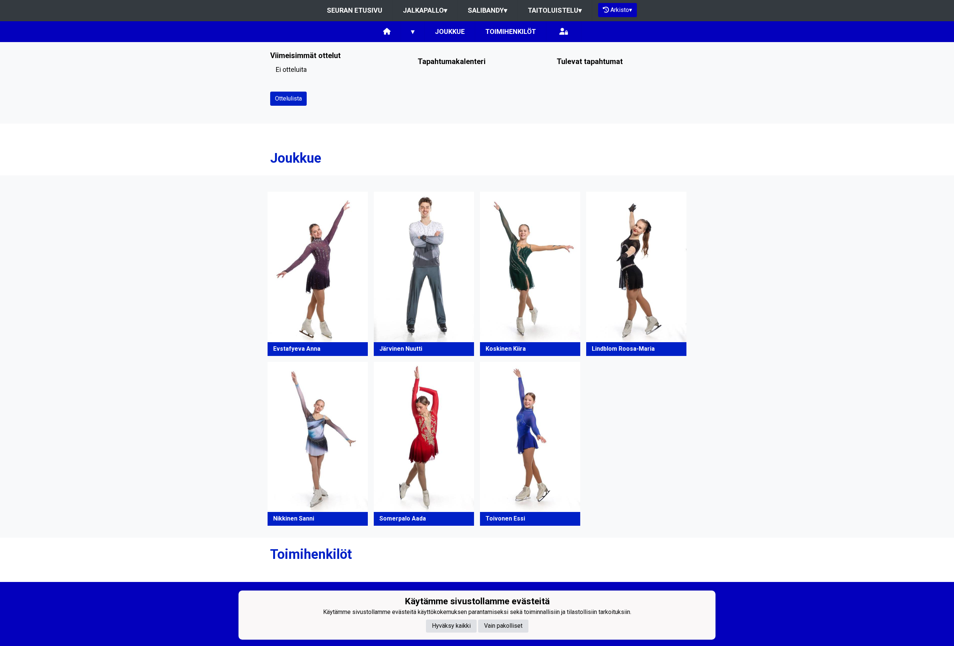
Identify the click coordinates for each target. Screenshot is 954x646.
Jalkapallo (425, 10)
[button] (318, 274)
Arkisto (621, 9)
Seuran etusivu (354, 10)
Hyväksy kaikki (451, 625)
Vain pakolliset (503, 625)
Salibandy (487, 10)
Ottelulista (288, 98)
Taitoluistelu (555, 10)
